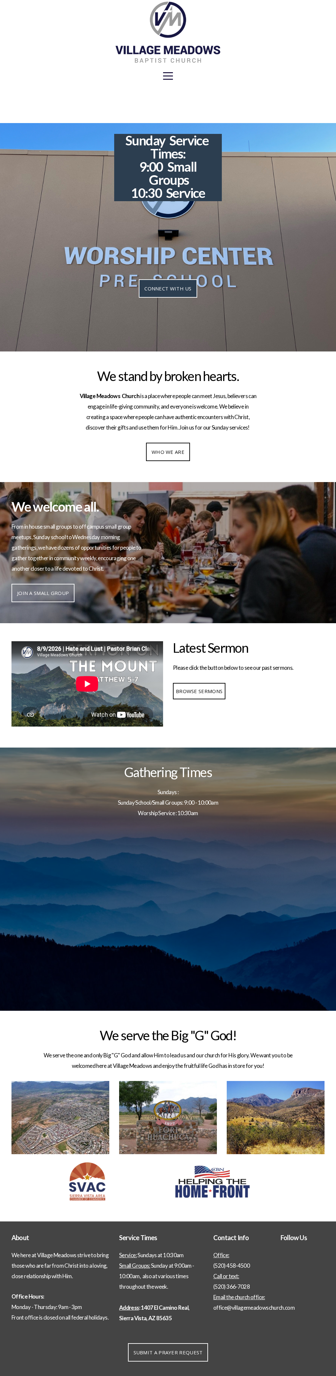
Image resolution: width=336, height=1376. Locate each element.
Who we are (168, 452)
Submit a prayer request (168, 1352)
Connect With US (168, 288)
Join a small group (43, 593)
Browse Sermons (199, 691)
